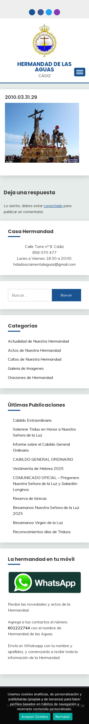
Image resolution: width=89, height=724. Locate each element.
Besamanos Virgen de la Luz (38, 522)
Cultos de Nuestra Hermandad (34, 359)
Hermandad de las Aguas (44, 66)
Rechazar (62, 717)
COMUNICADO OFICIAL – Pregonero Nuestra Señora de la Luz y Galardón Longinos (46, 483)
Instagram (57, 12)
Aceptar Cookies (35, 717)
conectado (53, 205)
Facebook (41, 12)
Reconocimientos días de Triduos (42, 531)
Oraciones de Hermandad (30, 377)
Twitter (49, 12)
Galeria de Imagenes (26, 368)
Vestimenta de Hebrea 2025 (38, 468)
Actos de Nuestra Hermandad (34, 350)
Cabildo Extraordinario (32, 420)
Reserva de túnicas (30, 498)
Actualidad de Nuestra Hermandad (38, 341)
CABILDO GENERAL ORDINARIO (43, 459)
